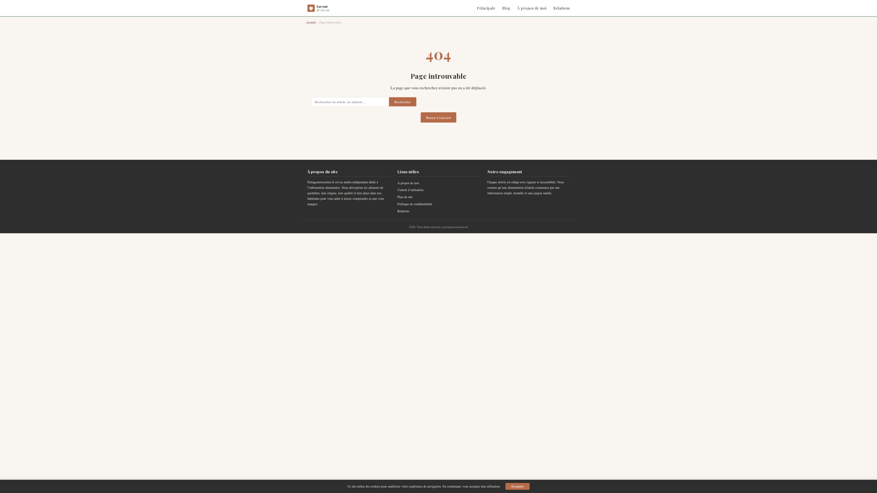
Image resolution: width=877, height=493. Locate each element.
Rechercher (402, 102)
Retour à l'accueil (438, 117)
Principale (486, 8)
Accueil (311, 22)
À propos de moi (531, 8)
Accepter (517, 486)
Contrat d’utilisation (410, 190)
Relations (561, 8)
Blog (506, 8)
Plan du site (404, 197)
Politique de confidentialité (414, 204)
